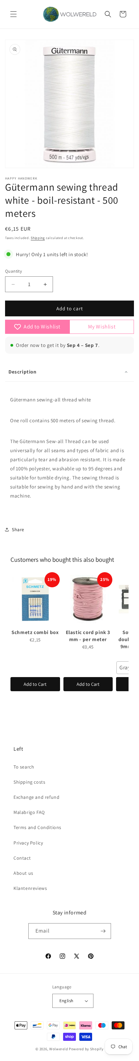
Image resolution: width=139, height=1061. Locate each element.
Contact (22, 858)
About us (23, 873)
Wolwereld (58, 1049)
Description (22, 371)
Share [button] (18, 529)
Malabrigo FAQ (29, 812)
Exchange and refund (36, 797)
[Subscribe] (103, 931)
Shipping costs (29, 782)
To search (23, 767)
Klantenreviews (30, 888)
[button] (13, 14)
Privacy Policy (28, 843)
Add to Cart (35, 684)
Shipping (38, 238)
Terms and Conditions (37, 827)
